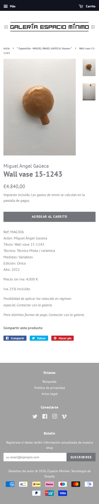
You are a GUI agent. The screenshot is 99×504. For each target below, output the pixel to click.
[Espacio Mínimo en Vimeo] (64, 417)
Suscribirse (81, 457)
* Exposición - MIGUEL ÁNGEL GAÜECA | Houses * (44, 48)
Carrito (90, 6)
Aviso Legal (50, 394)
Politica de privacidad (49, 388)
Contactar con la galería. (34, 305)
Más (12, 6)
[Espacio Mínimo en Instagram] (54, 417)
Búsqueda (49, 381)
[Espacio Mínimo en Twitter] (35, 417)
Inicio (6, 48)
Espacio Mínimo (58, 471)
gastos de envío (48, 195)
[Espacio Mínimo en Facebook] (44, 417)
